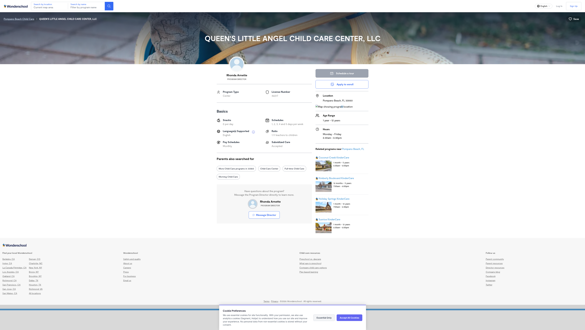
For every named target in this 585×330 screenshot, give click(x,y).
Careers (127, 267)
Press (126, 272)
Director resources (495, 267)
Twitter (489, 284)
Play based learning (308, 272)
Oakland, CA (8, 276)
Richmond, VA (36, 289)
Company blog (493, 272)
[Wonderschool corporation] (292, 245)
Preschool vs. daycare (310, 259)
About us (127, 263)
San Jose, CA (9, 289)
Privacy (274, 301)
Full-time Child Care (294, 168)
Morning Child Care (228, 176)
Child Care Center (269, 168)
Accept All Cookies (349, 317)
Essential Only (324, 317)
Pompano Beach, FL (353, 148)
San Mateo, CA (9, 293)
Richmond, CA (9, 280)
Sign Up (574, 6)
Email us (127, 280)
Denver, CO (34, 259)
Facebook (491, 276)
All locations (35, 293)
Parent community (495, 259)
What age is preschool (310, 263)
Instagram (490, 280)
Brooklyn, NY (35, 276)
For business (129, 276)
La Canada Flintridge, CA (14, 267)
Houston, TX (35, 284)
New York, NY (35, 267)
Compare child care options (313, 267)
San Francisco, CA (11, 284)
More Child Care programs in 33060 (236, 168)
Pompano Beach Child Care (19, 18)
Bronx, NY (34, 272)
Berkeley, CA (8, 259)
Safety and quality (132, 259)
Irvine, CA (7, 263)
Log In (559, 6)
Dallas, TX (33, 280)
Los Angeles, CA (10, 272)
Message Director (266, 214)
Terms (266, 301)
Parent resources (494, 263)
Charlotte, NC (36, 263)
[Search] (109, 6)
